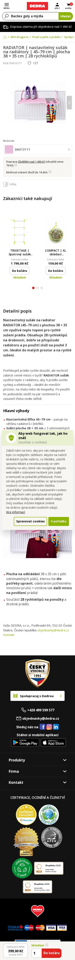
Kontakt (8, 635)
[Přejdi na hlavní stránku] (37, 6)
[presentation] (5, 102)
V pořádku (58, 521)
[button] (33, 288)
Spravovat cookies (30, 521)
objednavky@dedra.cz (53, 630)
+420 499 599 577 (40, 710)
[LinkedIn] (56, 727)
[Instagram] (49, 727)
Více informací (15, 512)
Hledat (65, 16)
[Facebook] (42, 727)
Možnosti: (9, 141)
